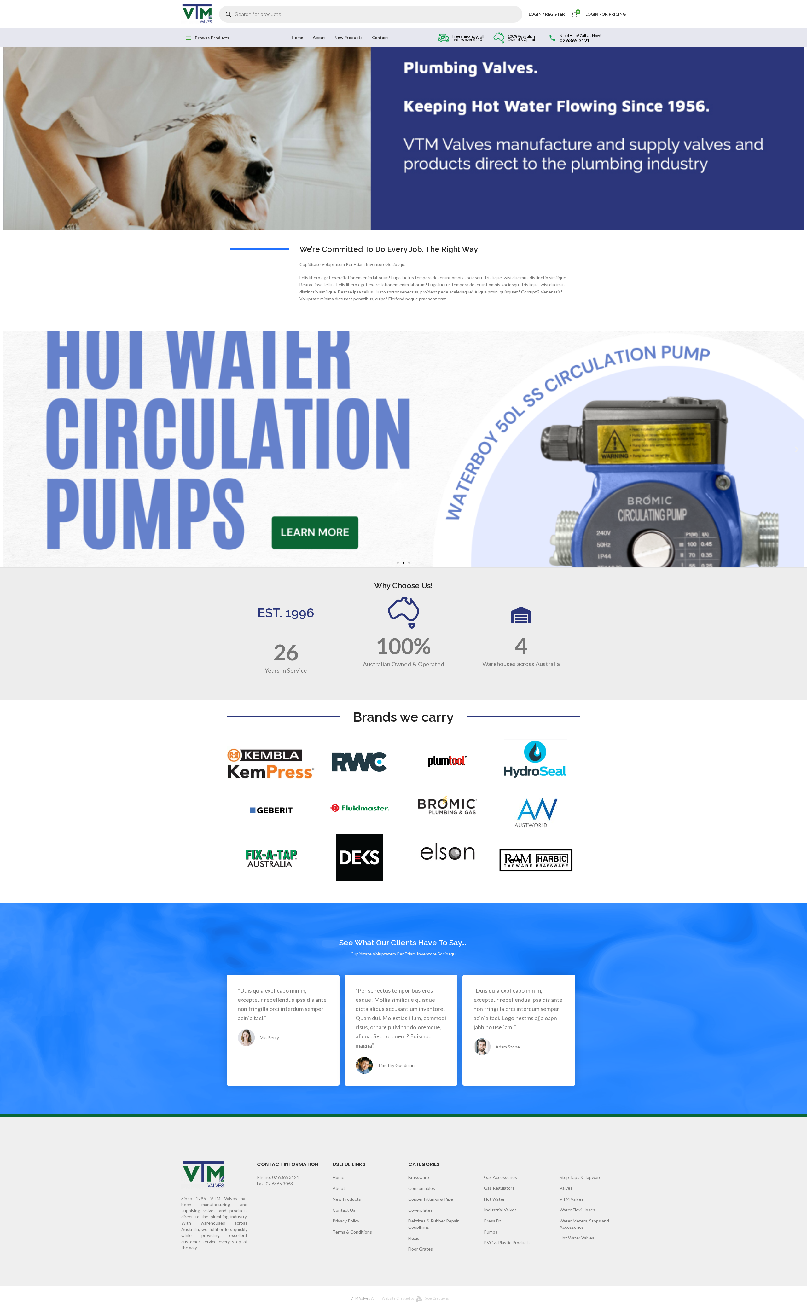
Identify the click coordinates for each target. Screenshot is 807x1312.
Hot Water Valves (577, 1237)
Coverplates (420, 1210)
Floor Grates (420, 1248)
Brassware (418, 1177)
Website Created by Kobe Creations (415, 1298)
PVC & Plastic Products (507, 1242)
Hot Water (494, 1199)
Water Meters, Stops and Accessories (584, 1224)
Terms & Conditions (352, 1231)
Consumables (421, 1188)
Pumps (490, 1231)
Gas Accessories (500, 1177)
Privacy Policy (346, 1220)
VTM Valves (571, 1199)
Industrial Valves (500, 1209)
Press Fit (492, 1220)
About (339, 1188)
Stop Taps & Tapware (580, 1177)
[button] (398, 563)
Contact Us (344, 1210)
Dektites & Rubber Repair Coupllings (433, 1224)
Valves (566, 1188)
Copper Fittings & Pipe (430, 1199)
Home (338, 1177)
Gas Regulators (499, 1188)
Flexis (413, 1238)
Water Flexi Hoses (577, 1209)
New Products (347, 1199)
